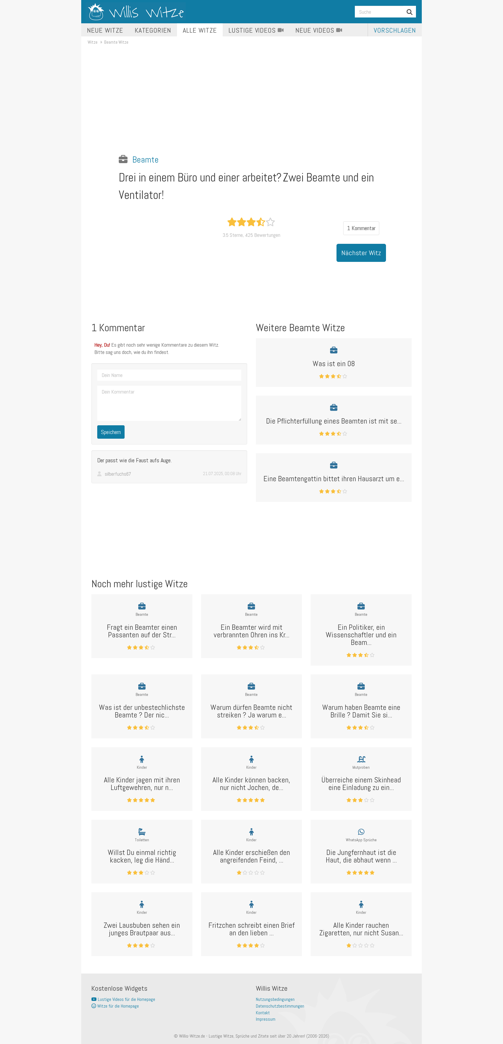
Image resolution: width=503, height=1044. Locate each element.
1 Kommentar (361, 228)
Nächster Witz (361, 252)
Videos (253, 30)
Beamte (145, 159)
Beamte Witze (116, 42)
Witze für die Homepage (117, 1006)
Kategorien (153, 30)
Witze (93, 42)
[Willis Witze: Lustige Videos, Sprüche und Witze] (135, 11)
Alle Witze (200, 30)
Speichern (111, 432)
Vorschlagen (395, 30)
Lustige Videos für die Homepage (126, 999)
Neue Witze (105, 30)
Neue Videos (315, 30)
